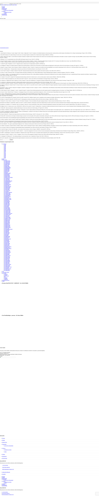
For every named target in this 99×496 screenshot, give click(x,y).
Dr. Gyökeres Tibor (7, 194)
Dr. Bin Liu (6, 172)
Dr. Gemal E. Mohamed (8, 192)
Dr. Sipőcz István (7, 252)
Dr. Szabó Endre (7, 253)
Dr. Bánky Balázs (7, 166)
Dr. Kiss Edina (6, 206)
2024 (5, 157)
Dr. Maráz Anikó (7, 221)
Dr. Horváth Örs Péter (7, 199)
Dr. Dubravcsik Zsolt (7, 186)
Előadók (3, 440)
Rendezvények (4, 442)
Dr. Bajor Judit (6, 165)
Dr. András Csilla (7, 162)
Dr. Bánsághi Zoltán (7, 167)
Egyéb (3, 158)
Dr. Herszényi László (7, 198)
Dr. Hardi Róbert (7, 195)
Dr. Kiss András (6, 205)
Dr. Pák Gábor (6, 234)
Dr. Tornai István (7, 266)
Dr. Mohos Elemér (7, 224)
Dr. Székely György (7, 255)
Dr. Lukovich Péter (7, 217)
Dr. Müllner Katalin (7, 227)
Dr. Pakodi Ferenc (7, 236)
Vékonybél (6, 279)
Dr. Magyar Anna (7, 219)
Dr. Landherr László (45, 23)
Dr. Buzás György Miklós (8, 177)
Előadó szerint (4, 159)
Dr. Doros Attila (6, 185)
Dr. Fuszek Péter (7, 189)
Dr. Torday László (7, 265)
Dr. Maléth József (7, 220)
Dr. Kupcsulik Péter (7, 209)
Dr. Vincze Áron (7, 269)
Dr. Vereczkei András (7, 268)
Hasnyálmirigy (6, 275)
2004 (5, 146)
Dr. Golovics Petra (7, 193)
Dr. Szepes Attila (7, 256)
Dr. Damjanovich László (8, 180)
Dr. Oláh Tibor (6, 231)
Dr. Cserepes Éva (7, 178)
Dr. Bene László (6, 170)
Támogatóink (4, 444)
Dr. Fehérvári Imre (7, 187)
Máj (4, 276)
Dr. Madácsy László (7, 218)
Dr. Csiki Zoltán (6, 179)
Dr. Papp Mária (6, 240)
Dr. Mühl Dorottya (7, 226)
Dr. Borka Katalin (7, 175)
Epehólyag (6, 274)
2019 (5, 154)
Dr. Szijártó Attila (7, 258)
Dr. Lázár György (7, 215)
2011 (5, 152)
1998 (5, 144)
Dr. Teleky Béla (6, 262)
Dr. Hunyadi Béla (7, 201)
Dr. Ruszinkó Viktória (7, 248)
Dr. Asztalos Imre (7, 163)
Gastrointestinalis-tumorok (4, 47)
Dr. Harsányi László (7, 196)
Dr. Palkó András (7, 237)
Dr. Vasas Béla (6, 267)
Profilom (3, 454)
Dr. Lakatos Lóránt (7, 212)
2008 (5, 150)
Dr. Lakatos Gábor (7, 210)
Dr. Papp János (6, 239)
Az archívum (4, 143)
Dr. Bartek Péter (6, 169)
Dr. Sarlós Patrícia (7, 250)
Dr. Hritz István (6, 200)
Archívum (3, 448)
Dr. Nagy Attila (6, 228)
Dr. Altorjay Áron (7, 160)
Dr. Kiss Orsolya (7, 207)
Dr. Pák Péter (6, 235)
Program (3, 438)
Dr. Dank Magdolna (7, 181)
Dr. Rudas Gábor (7, 247)
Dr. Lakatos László (7, 211)
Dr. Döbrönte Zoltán (7, 184)
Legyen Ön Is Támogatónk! (8, 445)
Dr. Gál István (6, 191)
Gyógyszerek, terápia (5, 272)
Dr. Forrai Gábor (7, 188)
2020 (5, 155)
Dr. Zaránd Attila (7, 270)
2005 (5, 147)
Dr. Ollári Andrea (7, 232)
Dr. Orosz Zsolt (6, 233)
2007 (5, 149)
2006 (5, 148)
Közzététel (4, 474)
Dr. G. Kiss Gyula (7, 190)
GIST (3, 271)
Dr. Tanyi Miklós (7, 260)
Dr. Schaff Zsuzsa (7, 251)
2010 (5, 151)
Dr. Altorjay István (7, 161)
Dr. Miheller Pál (6, 223)
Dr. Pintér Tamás (7, 244)
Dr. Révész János (7, 245)
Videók (3, 281)
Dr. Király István (7, 204)
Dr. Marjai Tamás (7, 222)
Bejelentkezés (4, 456)
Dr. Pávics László (7, 243)
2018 (5, 153)
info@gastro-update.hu (6, 467)
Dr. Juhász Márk (6, 202)
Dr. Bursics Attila (7, 176)
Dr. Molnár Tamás (7, 225)
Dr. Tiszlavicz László (7, 264)
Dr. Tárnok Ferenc (7, 261)
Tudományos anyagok (57, 23)
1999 (39, 23)
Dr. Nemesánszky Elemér (8, 229)
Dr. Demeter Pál (6, 182)
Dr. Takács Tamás (7, 259)
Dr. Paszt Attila (6, 242)
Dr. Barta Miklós (7, 168)
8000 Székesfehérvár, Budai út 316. (8, 469)
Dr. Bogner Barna (7, 173)
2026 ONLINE (4, 458)
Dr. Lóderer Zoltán (7, 216)
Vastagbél (5, 278)
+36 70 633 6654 (5, 465)
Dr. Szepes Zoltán (7, 257)
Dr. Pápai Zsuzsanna (7, 238)
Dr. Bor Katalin (6, 174)
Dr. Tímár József (7, 263)
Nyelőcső (50, 23)
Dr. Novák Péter (6, 230)
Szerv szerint (4, 273)
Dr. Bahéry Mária (7, 164)
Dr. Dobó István (6, 183)
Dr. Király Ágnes (7, 203)
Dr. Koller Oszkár (7, 208)
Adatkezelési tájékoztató (6, 472)
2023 (5, 156)
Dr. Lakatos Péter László (8, 213)
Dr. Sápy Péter (6, 249)
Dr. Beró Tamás (6, 171)
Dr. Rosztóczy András (7, 246)
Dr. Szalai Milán (6, 254)
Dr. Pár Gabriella (7, 241)
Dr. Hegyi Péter (6, 197)
